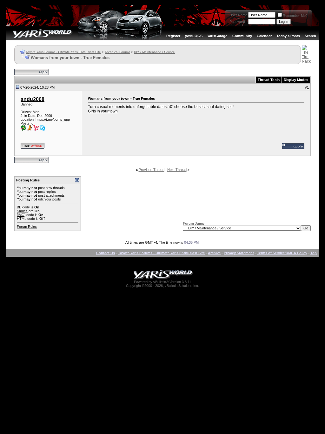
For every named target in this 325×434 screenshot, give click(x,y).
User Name (238, 15)
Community (242, 36)
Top (313, 253)
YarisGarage (217, 36)
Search (310, 36)
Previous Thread (151, 170)
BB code (23, 207)
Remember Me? (295, 15)
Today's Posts (288, 36)
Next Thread (177, 170)
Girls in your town (103, 111)
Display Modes (296, 80)
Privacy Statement (239, 253)
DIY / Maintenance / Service (154, 52)
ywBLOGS (193, 36)
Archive (214, 253)
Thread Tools (269, 80)
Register (173, 36)
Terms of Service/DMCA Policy (282, 253)
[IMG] (21, 215)
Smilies (22, 211)
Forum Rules (27, 226)
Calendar (264, 36)
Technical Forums (117, 52)
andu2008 (32, 99)
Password (237, 22)
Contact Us (105, 253)
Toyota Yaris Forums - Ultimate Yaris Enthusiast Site (63, 52)
